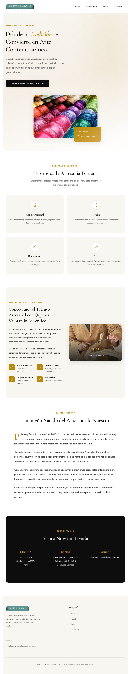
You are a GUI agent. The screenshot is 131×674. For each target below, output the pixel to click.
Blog (105, 6)
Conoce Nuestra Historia (25, 83)
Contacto (119, 6)
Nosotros (91, 6)
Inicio (77, 6)
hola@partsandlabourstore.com (22, 646)
